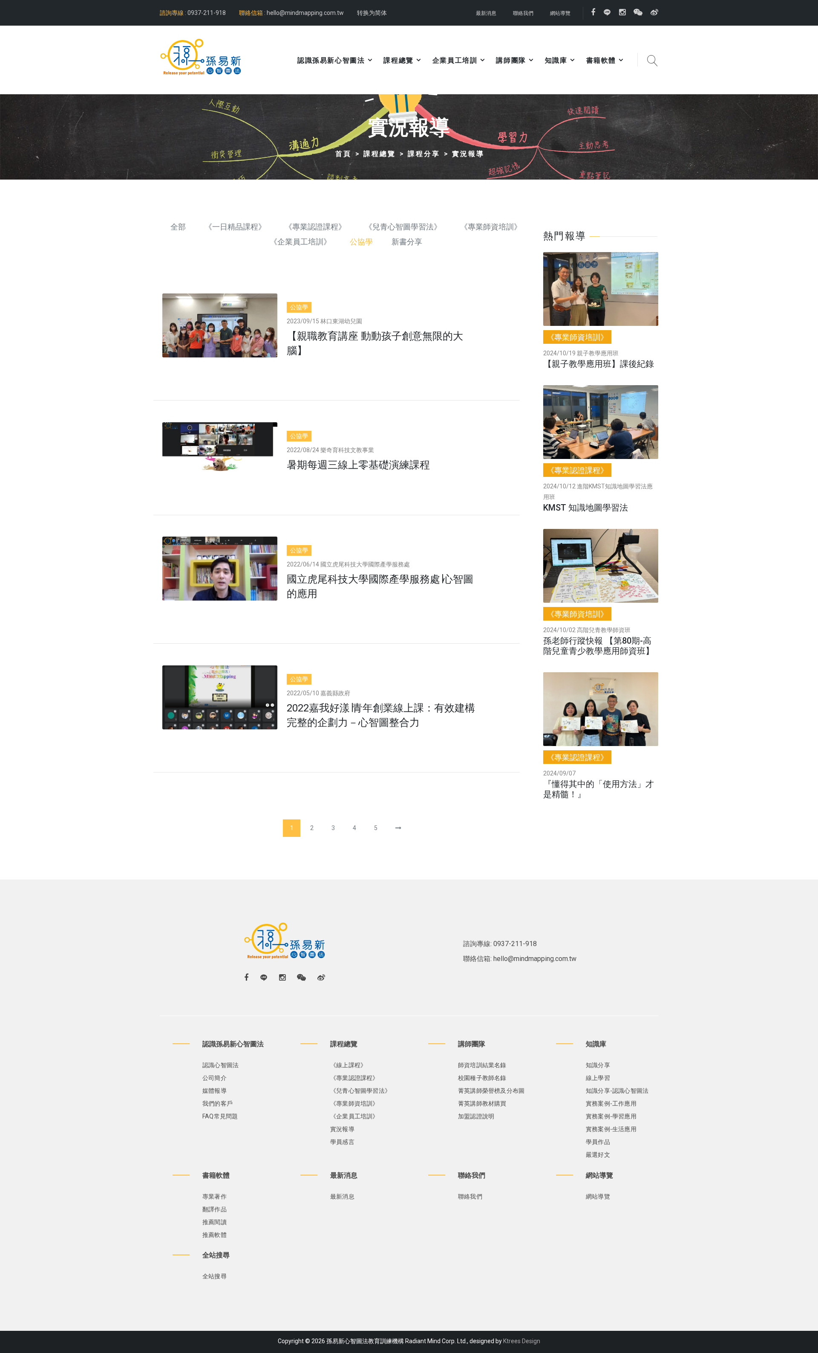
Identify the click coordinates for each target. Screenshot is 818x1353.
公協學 (361, 241)
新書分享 (407, 241)
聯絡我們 (523, 13)
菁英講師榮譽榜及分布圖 (491, 1090)
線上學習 (598, 1077)
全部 (178, 227)
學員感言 (342, 1141)
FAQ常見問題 (220, 1116)
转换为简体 (372, 12)
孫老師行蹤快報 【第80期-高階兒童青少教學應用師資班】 (598, 646)
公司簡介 (214, 1077)
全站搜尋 (214, 1276)
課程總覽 (379, 154)
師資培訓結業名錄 (482, 1065)
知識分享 (598, 1065)
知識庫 (556, 60)
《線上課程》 (348, 1065)
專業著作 (214, 1196)
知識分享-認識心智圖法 (617, 1090)
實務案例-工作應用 (611, 1103)
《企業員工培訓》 (300, 241)
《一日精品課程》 (235, 227)
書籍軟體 (601, 60)
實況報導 (468, 154)
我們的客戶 (217, 1103)
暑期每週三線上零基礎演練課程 (358, 465)
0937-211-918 (206, 12)
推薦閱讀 (214, 1222)
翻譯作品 (214, 1209)
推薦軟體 (214, 1234)
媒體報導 (214, 1090)
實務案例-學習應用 (611, 1116)
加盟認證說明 (476, 1116)
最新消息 (486, 13)
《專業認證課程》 (315, 227)
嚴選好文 (598, 1154)
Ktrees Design (521, 1341)
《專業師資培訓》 (490, 227)
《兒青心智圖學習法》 (403, 227)
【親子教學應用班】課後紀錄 (598, 364)
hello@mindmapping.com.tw (305, 12)
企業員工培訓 (455, 60)
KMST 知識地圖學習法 (585, 507)
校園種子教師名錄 (482, 1077)
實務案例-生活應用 (611, 1129)
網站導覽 (560, 13)
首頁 (343, 154)
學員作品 (598, 1141)
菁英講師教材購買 (482, 1103)
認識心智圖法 (220, 1065)
